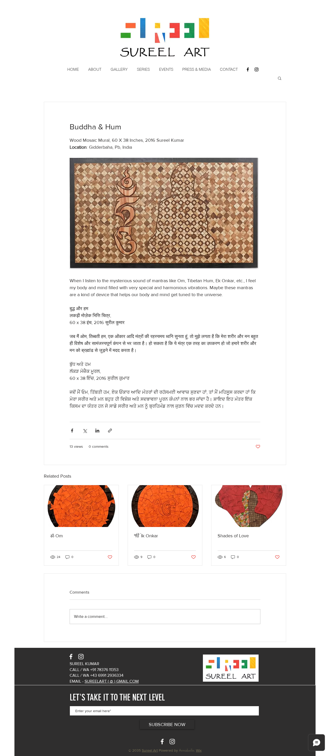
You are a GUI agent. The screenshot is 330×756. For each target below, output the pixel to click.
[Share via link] (110, 430)
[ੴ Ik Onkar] (165, 506)
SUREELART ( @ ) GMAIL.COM (112, 681)
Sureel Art (150, 750)
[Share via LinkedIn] (97, 430)
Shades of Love (233, 535)
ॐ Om (56, 535)
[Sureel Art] (71, 656)
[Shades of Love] (248, 506)
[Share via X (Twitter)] (84, 430)
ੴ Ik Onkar (146, 535)
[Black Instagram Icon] (256, 69)
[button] (95, 69)
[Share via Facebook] (72, 430)
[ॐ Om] (81, 506)
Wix (199, 750)
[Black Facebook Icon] (247, 69)
